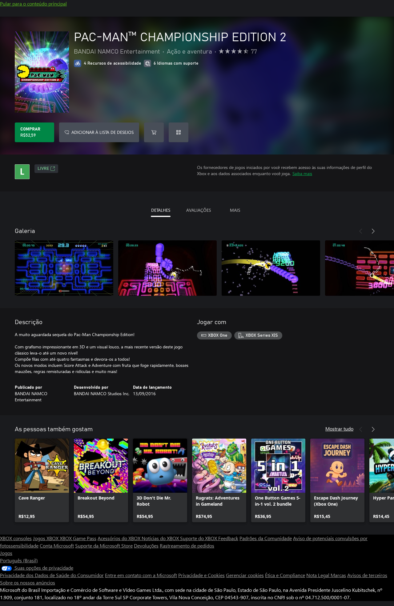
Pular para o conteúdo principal (33, 3)
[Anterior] (361, 231)
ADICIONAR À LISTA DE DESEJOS (102, 132)
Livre (43, 169)
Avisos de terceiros (367, 575)
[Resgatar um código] (178, 132)
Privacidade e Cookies (201, 575)
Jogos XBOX (46, 538)
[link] (42, 480)
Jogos (6, 553)
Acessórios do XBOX (120, 538)
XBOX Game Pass (78, 538)
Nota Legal (318, 575)
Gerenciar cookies (245, 575)
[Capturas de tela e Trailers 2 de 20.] (167, 268)
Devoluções (146, 545)
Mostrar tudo (339, 428)
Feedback (228, 538)
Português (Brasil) (19, 560)
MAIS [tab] (235, 210)
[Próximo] (373, 231)
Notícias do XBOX (161, 538)
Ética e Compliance (285, 575)
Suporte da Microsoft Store (104, 545)
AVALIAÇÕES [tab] (198, 210)
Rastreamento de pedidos (187, 545)
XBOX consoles (16, 538)
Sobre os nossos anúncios (27, 582)
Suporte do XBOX (199, 538)
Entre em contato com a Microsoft (141, 575)
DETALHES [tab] (160, 210)
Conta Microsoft (57, 545)
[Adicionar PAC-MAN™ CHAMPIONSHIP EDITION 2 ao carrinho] (154, 132)
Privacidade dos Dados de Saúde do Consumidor (52, 575)
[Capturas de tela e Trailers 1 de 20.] (64, 268)
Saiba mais (302, 173)
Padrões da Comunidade (265, 538)
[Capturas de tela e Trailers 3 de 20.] (271, 268)
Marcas (338, 575)
